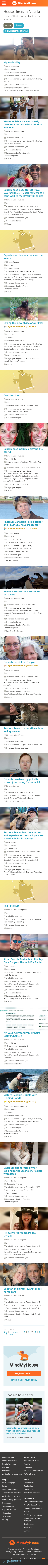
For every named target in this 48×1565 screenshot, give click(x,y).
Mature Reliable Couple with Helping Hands (20, 1097)
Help (4, 1480)
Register (5, 1467)
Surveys (27, 1531)
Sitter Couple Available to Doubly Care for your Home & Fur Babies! (23, 961)
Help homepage (8, 1483)
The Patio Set (11, 905)
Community (29, 1498)
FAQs (4, 1486)
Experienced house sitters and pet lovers (23, 257)
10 (6, 1334)
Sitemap (33, 1554)
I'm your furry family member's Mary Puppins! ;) (21, 1035)
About (26, 1480)
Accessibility (36, 1552)
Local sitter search (9, 1464)
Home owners (8, 1457)
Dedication (28, 1486)
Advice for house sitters (33, 1471)
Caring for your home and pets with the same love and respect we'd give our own (23, 1430)
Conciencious (11, 395)
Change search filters (17, 31)
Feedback (28, 1527)
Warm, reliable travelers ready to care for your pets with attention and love (22, 124)
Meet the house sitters (33, 1515)
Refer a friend (29, 1474)
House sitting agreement (12, 1500)
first (5, 1332)
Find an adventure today (24, 1379)
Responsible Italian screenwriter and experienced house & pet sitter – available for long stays (24, 835)
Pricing (5, 1520)
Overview (6, 1471)
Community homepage (33, 1502)
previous (14, 1332)
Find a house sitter (9, 1461)
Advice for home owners (12, 1474)
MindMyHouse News (32, 1505)
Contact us (6, 1513)
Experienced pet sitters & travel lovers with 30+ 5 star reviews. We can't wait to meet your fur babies (23, 193)
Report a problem (9, 1510)
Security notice (8, 1506)
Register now (22, 1373)
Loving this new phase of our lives (23, 323)
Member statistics (14, 1549)
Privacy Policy (11, 1552)
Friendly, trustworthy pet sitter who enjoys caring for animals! (21, 781)
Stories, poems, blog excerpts (32, 1519)
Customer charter (24, 1552)
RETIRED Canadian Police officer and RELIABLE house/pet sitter (23, 523)
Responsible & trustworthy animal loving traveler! (23, 730)
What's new (7, 1516)
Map (20, 25)
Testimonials (29, 1524)
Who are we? (29, 1483)
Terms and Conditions (31, 1549)
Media (26, 1512)
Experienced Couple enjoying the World (23, 451)
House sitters (29, 1457)
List (9, 25)
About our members (32, 1493)
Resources (6, 1503)
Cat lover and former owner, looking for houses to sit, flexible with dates (22, 1170)
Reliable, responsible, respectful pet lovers (22, 593)
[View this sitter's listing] (24, 1424)
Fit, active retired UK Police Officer (19, 1234)
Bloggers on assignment (34, 1508)
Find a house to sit (31, 1461)
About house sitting (10, 1489)
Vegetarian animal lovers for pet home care (22, 1290)
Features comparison (20, 1554)
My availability (11, 62)
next (11, 1334)
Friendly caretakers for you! (19, 662)
